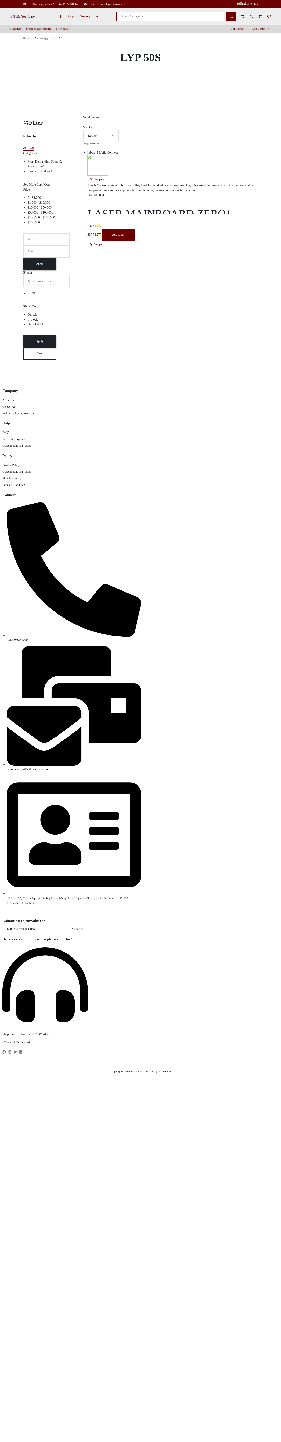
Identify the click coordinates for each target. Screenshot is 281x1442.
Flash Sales (62, 28)
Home (26, 38)
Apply (39, 263)
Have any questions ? (43, 4)
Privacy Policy (11, 465)
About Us (8, 400)
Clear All (28, 148)
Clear (40, 353)
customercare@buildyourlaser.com (105, 4)
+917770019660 (71, 4)
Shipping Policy (11, 478)
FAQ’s (6, 432)
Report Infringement (14, 439)
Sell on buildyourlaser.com (18, 413)
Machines (15, 28)
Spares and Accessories (38, 28)
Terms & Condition (13, 484)
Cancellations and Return (16, 445)
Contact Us (237, 28)
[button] (96, 179)
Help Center (258, 28)
